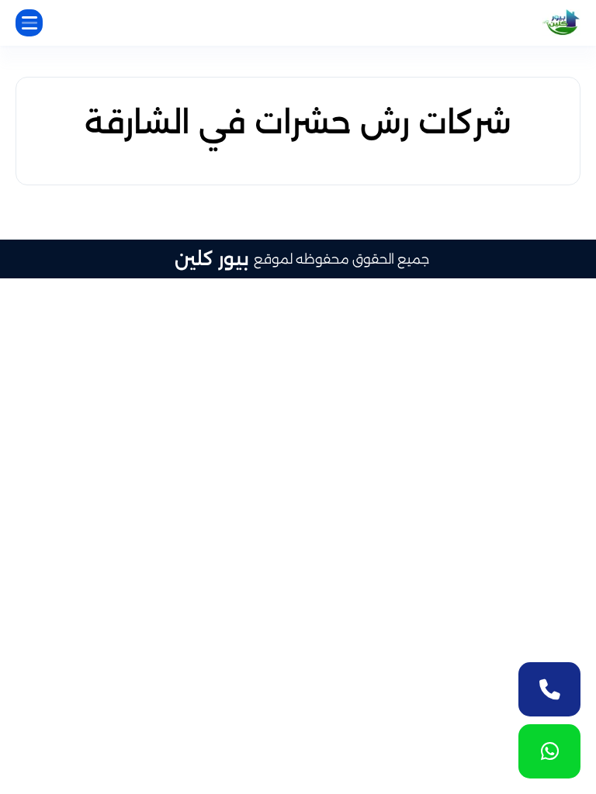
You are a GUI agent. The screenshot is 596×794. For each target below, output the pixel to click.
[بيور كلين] (561, 22)
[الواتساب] (549, 751)
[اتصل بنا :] (549, 689)
